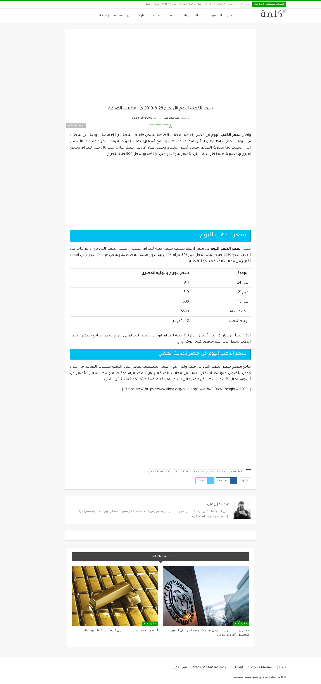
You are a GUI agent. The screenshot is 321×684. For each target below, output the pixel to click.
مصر (230, 15)
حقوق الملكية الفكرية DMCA (178, 4)
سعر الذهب (199, 472)
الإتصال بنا (204, 4)
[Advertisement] (160, 69)
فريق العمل (152, 4)
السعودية (215, 15)
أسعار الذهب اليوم (218, 472)
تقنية (118, 15)
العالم (197, 15)
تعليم (157, 15)
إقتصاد (103, 15)
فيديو (170, 15)
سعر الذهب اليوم (181, 472)
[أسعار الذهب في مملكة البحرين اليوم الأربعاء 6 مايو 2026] (115, 596)
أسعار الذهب (237, 472)
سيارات (142, 15)
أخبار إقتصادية (241, 624)
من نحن (244, 4)
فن (129, 15)
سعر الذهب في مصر (159, 472)
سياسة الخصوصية (225, 4)
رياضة (183, 15)
